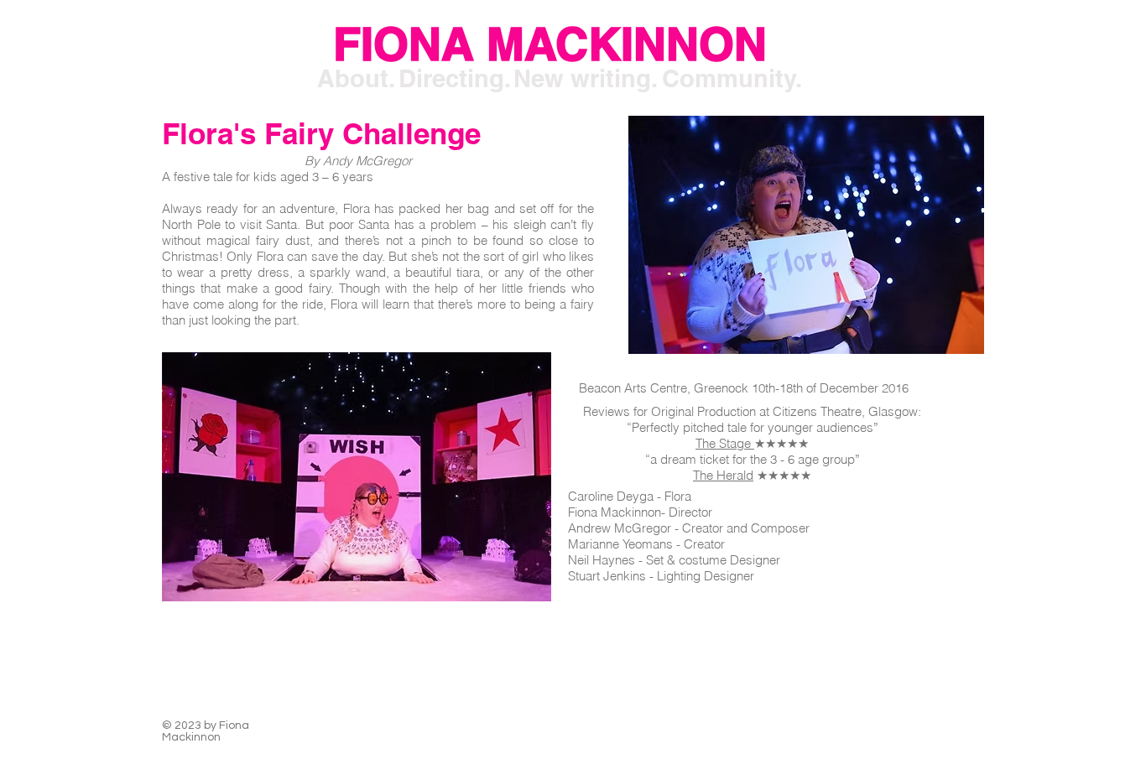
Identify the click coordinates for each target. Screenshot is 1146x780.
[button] (70, 44)
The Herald (723, 475)
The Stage (724, 443)
